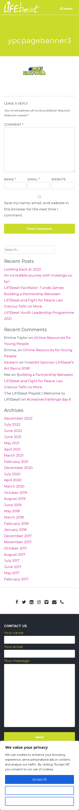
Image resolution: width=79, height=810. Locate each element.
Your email (13, 647)
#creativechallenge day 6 (49, 399)
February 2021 (16, 462)
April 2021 (12, 449)
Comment (13, 124)
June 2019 (12, 505)
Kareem (11, 362)
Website (58, 179)
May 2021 (11, 443)
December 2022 (18, 418)
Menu (68, 9)
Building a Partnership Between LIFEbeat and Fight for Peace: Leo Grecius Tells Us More (33, 300)
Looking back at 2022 (22, 269)
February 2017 (16, 579)
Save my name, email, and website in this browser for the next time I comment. (36, 209)
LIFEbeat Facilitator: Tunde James (34, 288)
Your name (13, 633)
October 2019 (15, 493)
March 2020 (14, 486)
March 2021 (13, 455)
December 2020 (18, 468)
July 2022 (12, 424)
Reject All (39, 801)
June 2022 (13, 431)
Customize (39, 790)
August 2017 (14, 554)
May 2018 (12, 511)
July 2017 (11, 561)
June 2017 (12, 567)
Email (34, 179)
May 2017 (11, 573)
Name (10, 179)
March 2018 (14, 517)
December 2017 (18, 536)
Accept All (39, 779)
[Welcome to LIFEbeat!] (22, 12)
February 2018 (16, 524)
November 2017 (17, 542)
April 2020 (12, 480)
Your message (16, 661)
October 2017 (15, 548)
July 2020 (12, 474)
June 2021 (12, 437)
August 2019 (15, 499)
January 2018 (15, 530)
